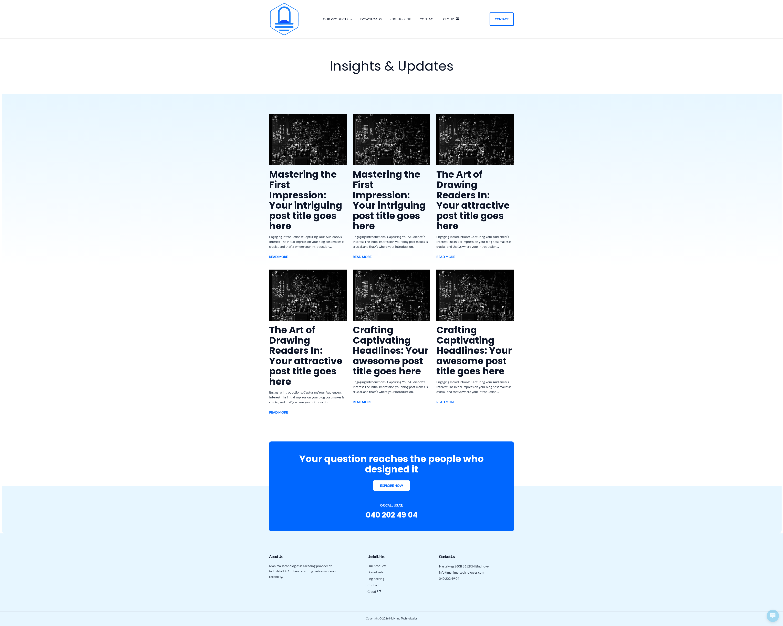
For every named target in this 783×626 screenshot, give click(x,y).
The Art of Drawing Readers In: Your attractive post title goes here (473, 200)
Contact (427, 19)
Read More (278, 257)
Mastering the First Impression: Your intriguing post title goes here (305, 200)
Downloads (371, 19)
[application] (350, 19)
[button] (391, 485)
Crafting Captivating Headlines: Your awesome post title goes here (390, 350)
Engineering (400, 19)
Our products (335, 19)
